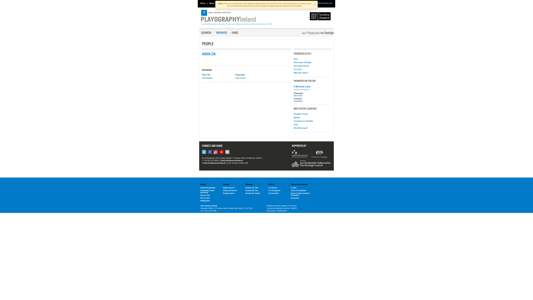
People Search (228, 193)
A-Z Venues (272, 188)
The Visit (297, 69)
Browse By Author (253, 193)
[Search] (206, 32)
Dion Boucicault (300, 128)
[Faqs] (235, 32)
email (227, 152)
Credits (294, 188)
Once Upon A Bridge (302, 62)
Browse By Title (252, 188)
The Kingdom (207, 78)
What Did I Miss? (301, 73)
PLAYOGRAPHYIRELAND (322, 3)
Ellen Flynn (298, 96)
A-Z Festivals (273, 193)
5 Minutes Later (302, 86)
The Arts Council (321, 17)
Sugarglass (298, 101)
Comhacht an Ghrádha (303, 121)
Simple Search (228, 188)
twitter (204, 152)
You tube (221, 152)
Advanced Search (230, 191)
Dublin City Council (300, 154)
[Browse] (222, 32)
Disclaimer (295, 198)
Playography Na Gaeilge (310, 33)
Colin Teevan (240, 78)
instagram (216, 152)
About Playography (207, 188)
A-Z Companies (274, 191)
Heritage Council (311, 165)
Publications (205, 201)
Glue (296, 59)
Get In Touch (205, 198)
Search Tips (205, 195)
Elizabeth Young (301, 114)
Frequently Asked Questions (207, 191)
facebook (210, 152)
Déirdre (297, 118)
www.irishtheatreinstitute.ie (214, 163)
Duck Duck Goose (301, 66)
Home (202, 3)
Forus (319, 154)
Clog (296, 124)
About (211, 3)
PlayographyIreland (236, 18)
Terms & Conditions (298, 191)
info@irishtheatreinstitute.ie (232, 161)
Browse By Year (252, 191)
